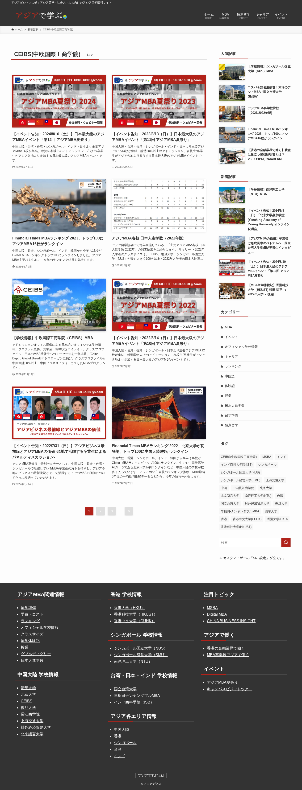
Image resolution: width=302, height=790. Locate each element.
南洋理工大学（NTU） (133, 661)
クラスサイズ (32, 634)
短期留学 (231, 425)
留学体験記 (30, 641)
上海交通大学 (275, 480)
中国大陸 (121, 730)
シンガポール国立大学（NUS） (141, 648)
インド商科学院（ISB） (134, 702)
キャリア (231, 356)
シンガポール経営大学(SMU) (240, 480)
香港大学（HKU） (129, 608)
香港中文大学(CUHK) (247, 519)
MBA (228, 327)
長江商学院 (30, 714)
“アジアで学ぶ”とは (151, 775)
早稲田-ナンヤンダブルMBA (240, 511)
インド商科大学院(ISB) (236, 464)
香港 (224, 519)
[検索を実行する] (286, 542)
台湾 (280, 496)
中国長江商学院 (243, 488)
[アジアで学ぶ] (40, 15)
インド (281, 457)
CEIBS (26, 701)
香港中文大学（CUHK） (134, 621)
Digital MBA (217, 614)
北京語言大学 (230, 496)
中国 (224, 488)
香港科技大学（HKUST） (135, 614)
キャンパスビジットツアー (229, 689)
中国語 (230, 376)
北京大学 (266, 488)
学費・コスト (32, 614)
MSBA (266, 457)
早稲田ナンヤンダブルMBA (137, 696)
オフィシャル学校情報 (241, 347)
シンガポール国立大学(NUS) (240, 472)
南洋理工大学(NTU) (258, 496)
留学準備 (231, 415)
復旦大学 (281, 503)
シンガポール (267, 464)
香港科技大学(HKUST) (236, 527)
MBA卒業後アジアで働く (228, 655)
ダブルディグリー (36, 654)
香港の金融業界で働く (226, 648)
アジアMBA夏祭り (222, 682)
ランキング (233, 366)
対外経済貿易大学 (257, 503)
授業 (228, 396)
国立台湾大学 (230, 503)
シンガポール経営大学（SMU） (141, 655)
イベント (231, 337)
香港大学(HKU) (277, 519)
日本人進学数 (235, 405)
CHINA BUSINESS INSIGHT (231, 621)
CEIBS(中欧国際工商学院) (239, 457)
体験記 (230, 386)
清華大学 (271, 511)
